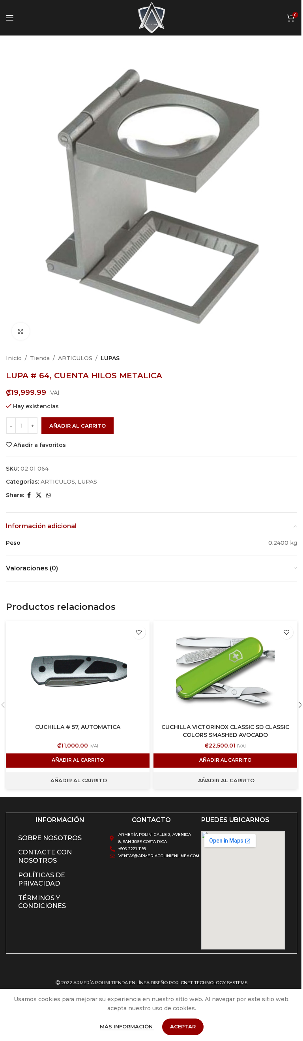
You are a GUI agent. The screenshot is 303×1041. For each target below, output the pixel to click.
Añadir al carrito (77, 425)
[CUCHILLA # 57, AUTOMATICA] (78, 670)
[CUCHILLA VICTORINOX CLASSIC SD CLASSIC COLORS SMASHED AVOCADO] (225, 670)
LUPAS (110, 358)
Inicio (14, 358)
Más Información (127, 1026)
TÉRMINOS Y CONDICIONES (42, 902)
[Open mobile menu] (10, 18)
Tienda (40, 358)
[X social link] (39, 495)
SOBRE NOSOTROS (50, 838)
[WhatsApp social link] (48, 495)
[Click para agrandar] (21, 331)
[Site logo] (151, 17)
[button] (78, 760)
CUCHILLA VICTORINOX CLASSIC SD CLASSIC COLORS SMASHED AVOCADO (225, 730)
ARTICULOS (75, 358)
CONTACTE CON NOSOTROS (45, 856)
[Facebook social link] (29, 495)
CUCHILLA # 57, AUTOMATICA (77, 727)
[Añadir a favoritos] (139, 632)
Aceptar (183, 1026)
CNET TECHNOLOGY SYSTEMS (214, 982)
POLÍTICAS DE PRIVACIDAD (41, 879)
